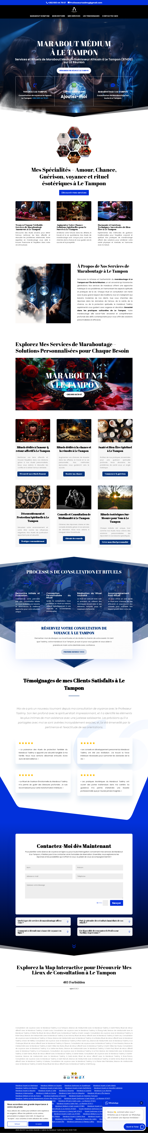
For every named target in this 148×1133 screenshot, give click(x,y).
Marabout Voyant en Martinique (26, 1085)
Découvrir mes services (74, 192)
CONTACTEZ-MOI (110, 16)
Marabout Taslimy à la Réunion (26, 1088)
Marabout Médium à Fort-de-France (28, 1096)
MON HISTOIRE (58, 16)
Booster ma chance (74, 474)
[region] (28, 1115)
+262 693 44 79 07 (57, 2)
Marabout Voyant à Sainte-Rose (74, 1116)
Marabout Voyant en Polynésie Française (83, 1096)
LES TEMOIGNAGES (91, 16)
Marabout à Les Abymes (102, 1091)
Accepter (39, 1124)
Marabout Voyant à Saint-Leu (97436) (67, 1114)
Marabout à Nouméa (66, 1091)
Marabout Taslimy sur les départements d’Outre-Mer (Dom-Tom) (38, 1098)
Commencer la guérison (115, 474)
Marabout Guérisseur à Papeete (55, 1096)
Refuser (17, 1124)
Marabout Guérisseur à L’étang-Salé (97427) (66, 1111)
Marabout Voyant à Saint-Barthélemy (78, 1088)
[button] (141, 1103)
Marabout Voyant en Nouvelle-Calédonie (108, 1088)
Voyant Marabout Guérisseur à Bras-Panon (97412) (97, 1109)
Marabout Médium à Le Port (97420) (96, 1114)
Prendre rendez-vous (74, 652)
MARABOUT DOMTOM (39, 16)
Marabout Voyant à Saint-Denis (51, 1088)
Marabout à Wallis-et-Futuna (46, 1093)
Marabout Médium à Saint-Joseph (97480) (70, 1106)
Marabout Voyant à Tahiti (47, 1091)
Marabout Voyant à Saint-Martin (104, 1085)
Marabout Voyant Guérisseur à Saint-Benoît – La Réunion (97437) (87, 1098)
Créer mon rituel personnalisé (115, 542)
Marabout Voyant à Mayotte (25, 1091)
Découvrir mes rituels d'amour (33, 474)
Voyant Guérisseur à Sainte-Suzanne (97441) (100, 1111)
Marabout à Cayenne (84, 1091)
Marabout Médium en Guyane (51, 1085)
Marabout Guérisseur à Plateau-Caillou (80, 1122)
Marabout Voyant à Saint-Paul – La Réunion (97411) (75, 1103)
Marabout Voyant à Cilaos (97, 1116)
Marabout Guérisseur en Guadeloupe (77, 1085)
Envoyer (116, 902)
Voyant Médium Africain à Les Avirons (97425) (60, 1109)
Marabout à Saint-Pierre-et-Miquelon (72, 1093)
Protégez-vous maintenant (32, 541)
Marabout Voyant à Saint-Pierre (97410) (101, 1106)
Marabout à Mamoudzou (24, 1093)
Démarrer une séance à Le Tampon (74, 70)
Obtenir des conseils (74, 538)
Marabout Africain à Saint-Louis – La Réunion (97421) (77, 1101)
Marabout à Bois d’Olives (64, 1119)
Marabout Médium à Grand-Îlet (53, 1122)
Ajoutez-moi (74, 96)
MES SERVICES (74, 16)
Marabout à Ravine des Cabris (86, 1119)
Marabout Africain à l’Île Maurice (98, 1093)
